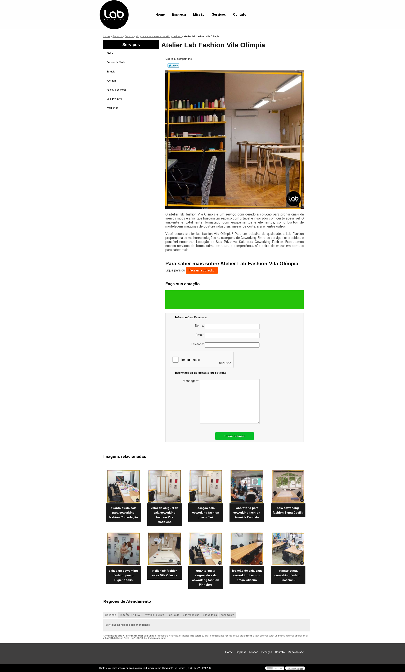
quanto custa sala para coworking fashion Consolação (123, 512)
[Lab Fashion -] (123, 8)
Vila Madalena (191, 614)
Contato (239, 14)
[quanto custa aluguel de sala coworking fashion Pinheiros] (205, 549)
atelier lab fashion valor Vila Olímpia (165, 573)
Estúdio (111, 71)
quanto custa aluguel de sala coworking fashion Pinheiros (205, 577)
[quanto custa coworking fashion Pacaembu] (288, 549)
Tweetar (173, 65)
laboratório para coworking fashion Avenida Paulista (246, 512)
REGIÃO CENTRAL (130, 614)
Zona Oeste (227, 614)
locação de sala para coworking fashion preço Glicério (247, 575)
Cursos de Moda (116, 62)
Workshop (112, 107)
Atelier (110, 53)
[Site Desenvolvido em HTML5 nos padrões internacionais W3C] (274, 668)
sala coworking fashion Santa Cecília (288, 510)
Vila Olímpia (210, 614)
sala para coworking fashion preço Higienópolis (123, 575)
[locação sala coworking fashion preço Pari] (205, 486)
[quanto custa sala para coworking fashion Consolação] (123, 486)
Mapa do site (296, 652)
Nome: (200, 325)
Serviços (219, 14)
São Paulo (173, 614)
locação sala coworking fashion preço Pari (205, 512)
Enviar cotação (234, 436)
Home (160, 14)
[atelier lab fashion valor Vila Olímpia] (164, 549)
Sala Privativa (114, 98)
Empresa (179, 14)
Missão (199, 14)
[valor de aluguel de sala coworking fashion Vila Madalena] (164, 486)
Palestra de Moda (117, 89)
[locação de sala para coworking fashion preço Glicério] (247, 549)
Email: (200, 335)
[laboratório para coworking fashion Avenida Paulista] (247, 486)
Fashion (111, 80)
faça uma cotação (202, 270)
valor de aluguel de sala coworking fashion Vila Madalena (164, 514)
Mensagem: (191, 381)
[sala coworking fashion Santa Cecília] (288, 486)
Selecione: (110, 614)
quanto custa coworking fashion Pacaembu (287, 575)
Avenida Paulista (154, 614)
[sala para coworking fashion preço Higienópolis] (123, 549)
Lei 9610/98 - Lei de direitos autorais (148, 638)
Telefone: (198, 344)
